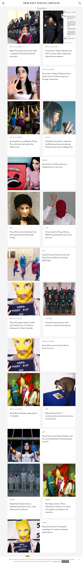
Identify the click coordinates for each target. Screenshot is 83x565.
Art (11, 228)
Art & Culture (16, 47)
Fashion (48, 319)
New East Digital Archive (41, 3)
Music (47, 137)
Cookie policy (57, 561)
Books (44, 160)
